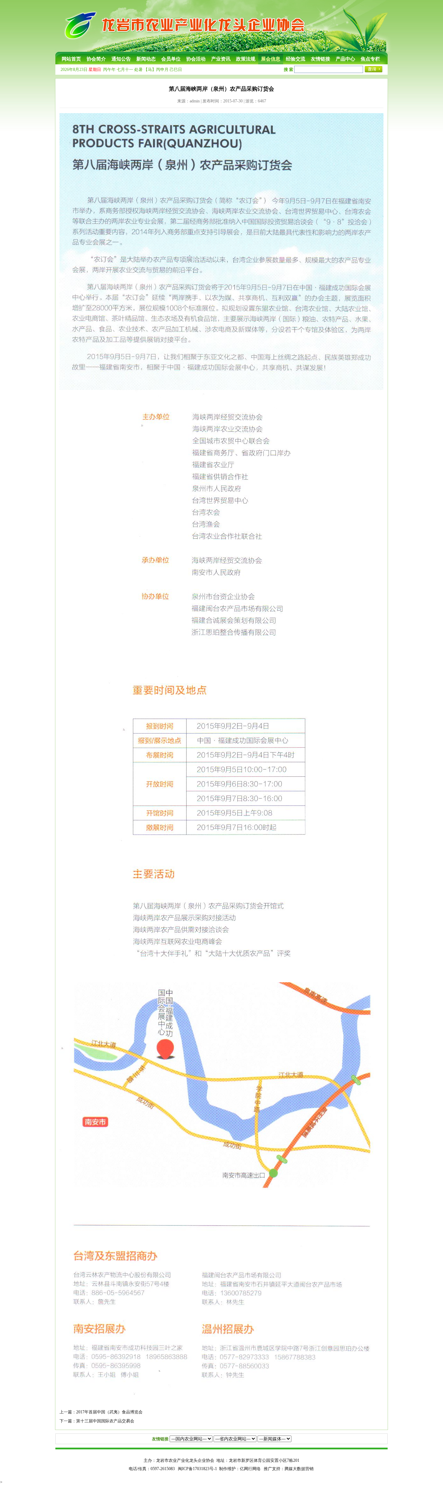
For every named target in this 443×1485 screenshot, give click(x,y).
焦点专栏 (370, 59)
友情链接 (320, 59)
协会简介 (96, 59)
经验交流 (295, 59)
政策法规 (245, 59)
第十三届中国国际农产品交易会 (105, 1421)
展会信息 (270, 59)
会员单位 (171, 59)
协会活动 (196, 59)
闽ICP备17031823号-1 (197, 1468)
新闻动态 (146, 59)
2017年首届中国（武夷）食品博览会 (109, 1412)
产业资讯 (220, 59)
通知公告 (121, 59)
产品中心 (345, 59)
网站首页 (71, 59)
